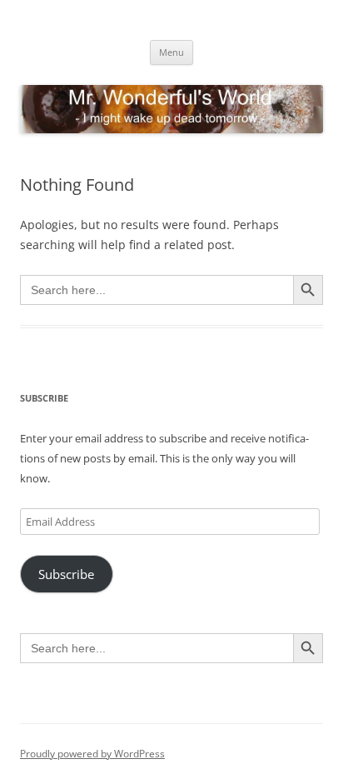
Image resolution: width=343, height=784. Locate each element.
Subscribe (66, 574)
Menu (171, 52)
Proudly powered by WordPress (92, 754)
